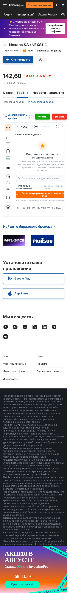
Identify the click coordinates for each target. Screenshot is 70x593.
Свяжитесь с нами (48, 371)
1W (23, 207)
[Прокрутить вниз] (8, 161)
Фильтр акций (25, 14)
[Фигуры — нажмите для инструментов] (8, 151)
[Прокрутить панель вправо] (61, 127)
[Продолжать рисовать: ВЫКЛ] (8, 175)
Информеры (10, 379)
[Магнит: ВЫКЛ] (8, 168)
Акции (8, 14)
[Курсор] (8, 127)
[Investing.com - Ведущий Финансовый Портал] (16, 5)
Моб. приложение (14, 363)
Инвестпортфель (14, 371)
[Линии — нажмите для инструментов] (8, 136)
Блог (6, 356)
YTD (43, 207)
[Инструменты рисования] (14, 167)
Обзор (8, 93)
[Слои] (8, 197)
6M (38, 207)
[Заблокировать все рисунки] (8, 182)
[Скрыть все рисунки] (8, 189)
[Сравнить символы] (36, 126)
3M (33, 207)
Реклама (42, 363)
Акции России (47, 14)
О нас (40, 356)
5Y (53, 207)
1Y (48, 207)
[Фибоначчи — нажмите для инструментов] (8, 158)
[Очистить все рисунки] (8, 207)
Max (58, 207)
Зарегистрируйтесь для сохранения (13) (44, 195)
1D (18, 207)
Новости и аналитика (49, 93)
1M (28, 207)
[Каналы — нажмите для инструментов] (8, 143)
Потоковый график (13, 102)
